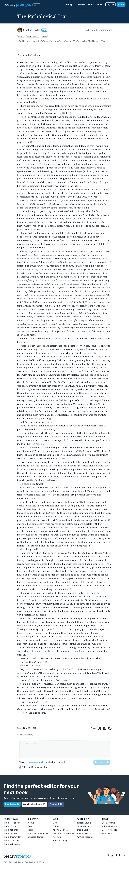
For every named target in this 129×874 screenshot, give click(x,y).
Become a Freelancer (38, 833)
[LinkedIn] (116, 855)
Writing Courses (60, 830)
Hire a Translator (11, 840)
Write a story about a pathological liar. (59, 41)
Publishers (107, 833)
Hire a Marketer (11, 833)
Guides (56, 826)
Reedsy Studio (84, 823)
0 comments (105, 30)
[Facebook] (120, 855)
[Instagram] (112, 855)
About (31, 823)
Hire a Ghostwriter (12, 837)
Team (30, 826)
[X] (108, 855)
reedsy (17, 4)
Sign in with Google (32, 804)
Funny (44, 36)
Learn (91, 4)
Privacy (19, 862)
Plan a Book (82, 830)
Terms (12, 862)
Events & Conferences (63, 833)
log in (41, 762)
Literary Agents (109, 830)
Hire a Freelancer (12, 823)
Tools (99, 4)
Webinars (57, 837)
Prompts (70, 4)
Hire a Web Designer (13, 844)
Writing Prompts (109, 826)
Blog (55, 823)
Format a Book (84, 833)
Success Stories (35, 837)
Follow (44, 30)
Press (30, 830)
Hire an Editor (10, 826)
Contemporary (32, 36)
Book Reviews (108, 823)
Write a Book (83, 826)
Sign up (110, 4)
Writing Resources (85, 837)
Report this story (25, 735)
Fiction (21, 36)
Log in (121, 4)
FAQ (5, 862)
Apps (35, 5)
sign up (32, 762)
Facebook (54, 804)
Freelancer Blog (60, 840)
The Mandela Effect (97, 41)
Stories (81, 4)
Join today (10, 804)
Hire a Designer (11, 830)
